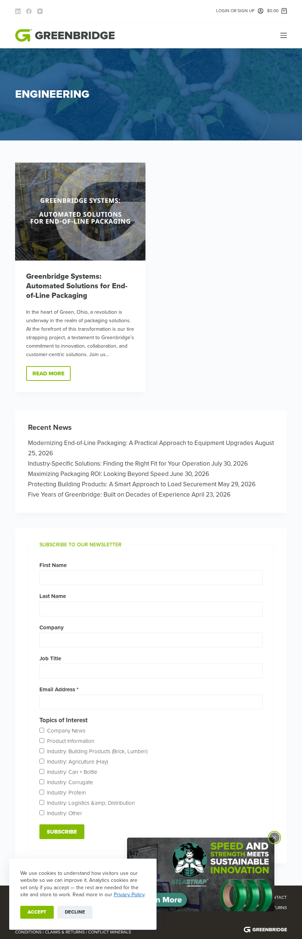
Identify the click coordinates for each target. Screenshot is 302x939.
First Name (53, 565)
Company (51, 627)
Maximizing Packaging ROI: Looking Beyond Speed (98, 474)
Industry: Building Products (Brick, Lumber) (97, 751)
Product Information (70, 741)
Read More (51, 375)
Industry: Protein (66, 792)
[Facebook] (29, 11)
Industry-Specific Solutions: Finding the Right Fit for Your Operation (119, 463)
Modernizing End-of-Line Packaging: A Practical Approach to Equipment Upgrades (140, 443)
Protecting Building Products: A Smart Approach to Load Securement (122, 484)
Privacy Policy (129, 894)
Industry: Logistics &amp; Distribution (91, 803)
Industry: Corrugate (70, 782)
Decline (75, 912)
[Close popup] (274, 837)
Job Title (50, 658)
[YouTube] (40, 11)
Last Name (52, 596)
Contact (277, 897)
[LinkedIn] (18, 11)
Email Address (58, 689)
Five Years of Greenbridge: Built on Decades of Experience (109, 494)
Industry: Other (64, 813)
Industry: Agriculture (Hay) (77, 761)
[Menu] (283, 35)
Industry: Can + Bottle (72, 772)
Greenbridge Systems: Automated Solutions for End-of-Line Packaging (76, 286)
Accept (37, 912)
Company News (66, 730)
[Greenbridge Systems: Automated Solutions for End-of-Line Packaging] (80, 212)
